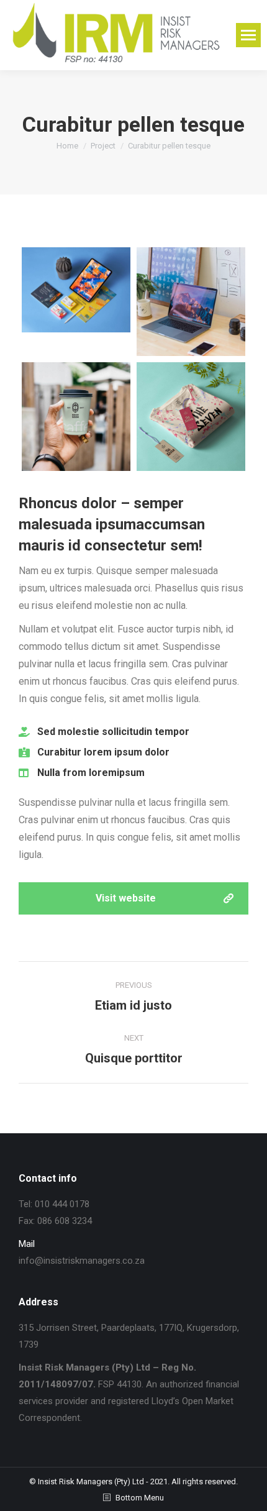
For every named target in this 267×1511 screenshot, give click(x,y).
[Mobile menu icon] (248, 35)
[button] (133, 898)
